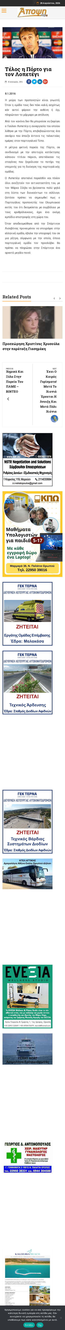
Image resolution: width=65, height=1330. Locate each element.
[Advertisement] (32, 752)
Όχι (40, 1325)
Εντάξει (29, 1325)
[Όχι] (60, 1317)
